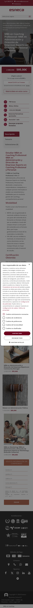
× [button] (29, 264)
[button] (16, 342)
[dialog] (16, 304)
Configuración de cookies (10, 308)
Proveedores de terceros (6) (11, 287)
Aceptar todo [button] (17, 333)
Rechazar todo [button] (17, 338)
